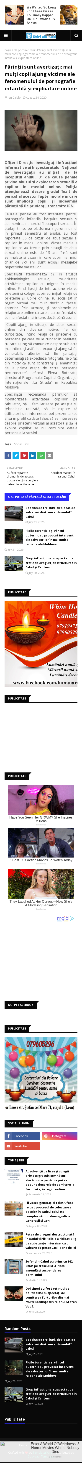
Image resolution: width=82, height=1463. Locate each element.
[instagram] (59, 1136)
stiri (32, 50)
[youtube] (22, 1146)
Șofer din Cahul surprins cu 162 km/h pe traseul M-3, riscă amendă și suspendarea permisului (49, 1268)
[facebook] (22, 1136)
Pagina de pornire (16, 50)
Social (18, 444)
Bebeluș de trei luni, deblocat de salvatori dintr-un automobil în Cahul (50, 512)
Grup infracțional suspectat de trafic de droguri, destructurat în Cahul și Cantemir (51, 562)
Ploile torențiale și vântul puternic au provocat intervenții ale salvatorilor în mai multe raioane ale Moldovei (50, 537)
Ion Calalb (14, 98)
